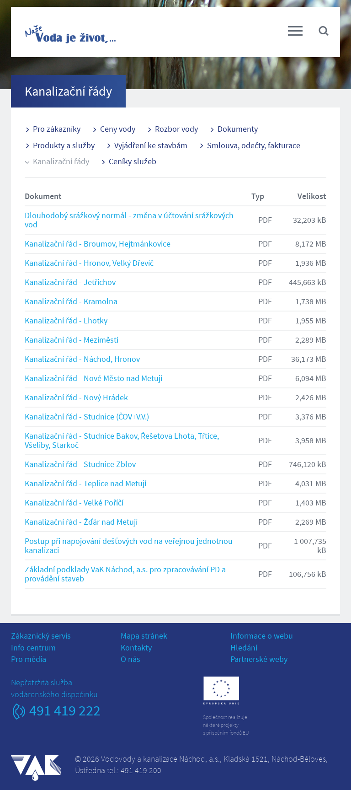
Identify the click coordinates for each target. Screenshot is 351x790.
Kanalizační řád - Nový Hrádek (76, 397)
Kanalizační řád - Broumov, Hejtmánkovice (97, 243)
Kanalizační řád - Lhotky (66, 320)
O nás (130, 659)
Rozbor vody (176, 129)
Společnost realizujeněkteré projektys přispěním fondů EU (226, 725)
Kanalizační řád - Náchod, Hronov (82, 359)
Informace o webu (261, 635)
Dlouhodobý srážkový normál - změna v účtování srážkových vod (129, 220)
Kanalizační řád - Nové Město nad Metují (93, 378)
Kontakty (136, 647)
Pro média (28, 659)
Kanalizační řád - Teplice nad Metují (85, 483)
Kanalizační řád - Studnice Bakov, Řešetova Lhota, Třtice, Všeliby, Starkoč (122, 440)
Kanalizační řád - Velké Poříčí (74, 502)
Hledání (243, 647)
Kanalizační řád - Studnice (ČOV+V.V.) (87, 416)
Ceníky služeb (132, 161)
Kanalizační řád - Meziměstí (71, 339)
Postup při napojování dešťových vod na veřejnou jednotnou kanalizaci (129, 545)
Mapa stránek (144, 635)
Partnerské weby (258, 659)
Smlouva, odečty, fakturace (253, 145)
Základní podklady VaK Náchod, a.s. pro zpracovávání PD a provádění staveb (125, 574)
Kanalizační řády (61, 161)
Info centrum (33, 647)
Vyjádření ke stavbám (150, 145)
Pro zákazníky (56, 129)
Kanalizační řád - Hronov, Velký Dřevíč (89, 263)
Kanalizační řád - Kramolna (71, 301)
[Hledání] (323, 30)
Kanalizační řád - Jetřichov (70, 282)
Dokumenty (238, 129)
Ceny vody (117, 129)
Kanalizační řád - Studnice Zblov (80, 464)
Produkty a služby (64, 145)
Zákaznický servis (41, 635)
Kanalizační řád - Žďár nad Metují (81, 521)
